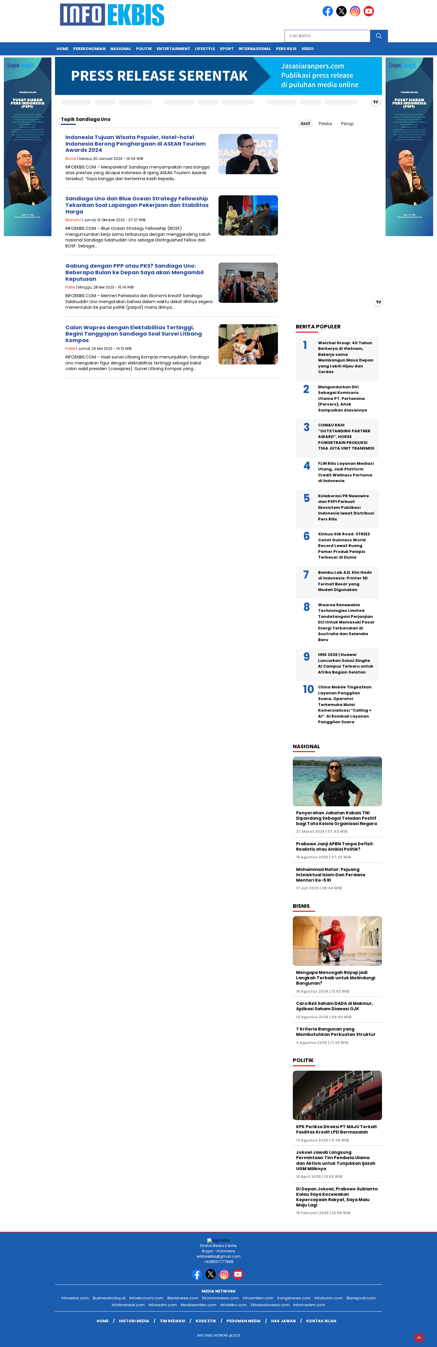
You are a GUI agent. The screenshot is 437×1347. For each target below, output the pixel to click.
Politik (144, 49)
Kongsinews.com (294, 1298)
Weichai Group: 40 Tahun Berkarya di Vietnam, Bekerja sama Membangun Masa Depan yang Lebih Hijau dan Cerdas (345, 357)
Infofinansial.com (128, 1305)
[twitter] (342, 15)
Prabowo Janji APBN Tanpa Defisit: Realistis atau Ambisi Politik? (335, 846)
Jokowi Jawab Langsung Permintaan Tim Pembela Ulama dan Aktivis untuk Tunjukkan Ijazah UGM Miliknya (335, 1160)
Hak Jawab (283, 1321)
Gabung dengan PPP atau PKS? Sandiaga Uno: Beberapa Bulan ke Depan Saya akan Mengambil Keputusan (134, 272)
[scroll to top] (419, 1338)
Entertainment (173, 49)
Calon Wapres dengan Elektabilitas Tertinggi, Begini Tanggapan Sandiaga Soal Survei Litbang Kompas (133, 334)
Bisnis (70, 158)
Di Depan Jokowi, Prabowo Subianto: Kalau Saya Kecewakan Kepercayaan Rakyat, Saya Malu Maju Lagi (337, 1197)
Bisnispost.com (361, 1298)
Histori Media (134, 1321)
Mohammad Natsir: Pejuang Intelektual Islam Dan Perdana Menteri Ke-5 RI (330, 874)
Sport (227, 49)
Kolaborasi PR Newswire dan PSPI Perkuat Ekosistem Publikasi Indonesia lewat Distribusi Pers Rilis (346, 507)
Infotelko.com (233, 1305)
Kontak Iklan (321, 1321)
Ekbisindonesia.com (270, 1305)
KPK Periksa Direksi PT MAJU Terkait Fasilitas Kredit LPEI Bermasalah (336, 1129)
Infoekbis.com (75, 1298)
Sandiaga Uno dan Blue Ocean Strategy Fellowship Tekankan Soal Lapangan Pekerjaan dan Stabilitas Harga (137, 205)
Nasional (120, 49)
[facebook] (329, 15)
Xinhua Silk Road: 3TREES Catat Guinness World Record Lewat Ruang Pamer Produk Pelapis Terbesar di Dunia (344, 545)
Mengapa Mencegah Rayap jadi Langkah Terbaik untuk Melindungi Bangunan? (335, 977)
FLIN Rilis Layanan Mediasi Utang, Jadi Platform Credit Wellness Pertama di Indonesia (346, 472)
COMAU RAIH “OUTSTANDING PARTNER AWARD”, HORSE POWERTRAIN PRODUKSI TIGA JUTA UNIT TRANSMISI (346, 436)
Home (62, 49)
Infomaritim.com (309, 1305)
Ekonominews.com (220, 1298)
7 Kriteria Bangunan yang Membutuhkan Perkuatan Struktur (336, 1031)
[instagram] (356, 15)
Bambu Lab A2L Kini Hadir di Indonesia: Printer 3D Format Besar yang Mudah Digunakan (345, 581)
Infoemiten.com (258, 1298)
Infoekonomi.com (146, 1298)
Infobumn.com (329, 1298)
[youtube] (370, 15)
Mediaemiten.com (198, 1305)
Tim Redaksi (172, 1321)
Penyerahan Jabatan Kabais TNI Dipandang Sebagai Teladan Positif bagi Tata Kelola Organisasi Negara (336, 818)
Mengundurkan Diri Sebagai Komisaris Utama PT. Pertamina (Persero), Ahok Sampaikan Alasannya (342, 398)
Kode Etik (206, 1321)
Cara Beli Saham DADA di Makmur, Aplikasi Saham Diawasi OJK (334, 1006)
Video (307, 49)
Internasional (254, 49)
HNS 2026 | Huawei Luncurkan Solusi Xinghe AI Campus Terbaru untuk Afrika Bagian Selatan (345, 663)
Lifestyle (205, 49)
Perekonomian (89, 49)
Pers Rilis (286, 49)
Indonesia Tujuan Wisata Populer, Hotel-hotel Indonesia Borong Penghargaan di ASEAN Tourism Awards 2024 (135, 143)
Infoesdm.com (163, 1305)
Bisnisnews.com (182, 1298)
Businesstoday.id (109, 1298)
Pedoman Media (244, 1321)
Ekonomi (73, 219)
